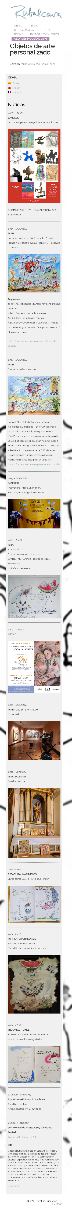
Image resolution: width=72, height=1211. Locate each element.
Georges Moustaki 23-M (30, 38)
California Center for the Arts (22, 1137)
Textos (46, 30)
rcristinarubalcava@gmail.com (38, 64)
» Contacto (13, 1186)
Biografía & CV (24, 30)
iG (61, 1201)
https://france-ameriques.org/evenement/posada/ (34, 464)
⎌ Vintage (57, 1204)
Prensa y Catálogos (44, 34)
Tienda (33, 25)
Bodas (18, 34)
